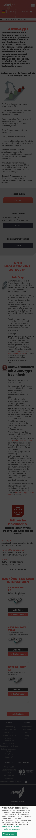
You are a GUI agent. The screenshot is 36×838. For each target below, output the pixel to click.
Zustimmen (9, 834)
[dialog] (18, 822)
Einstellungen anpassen (11, 829)
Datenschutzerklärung (10, 826)
